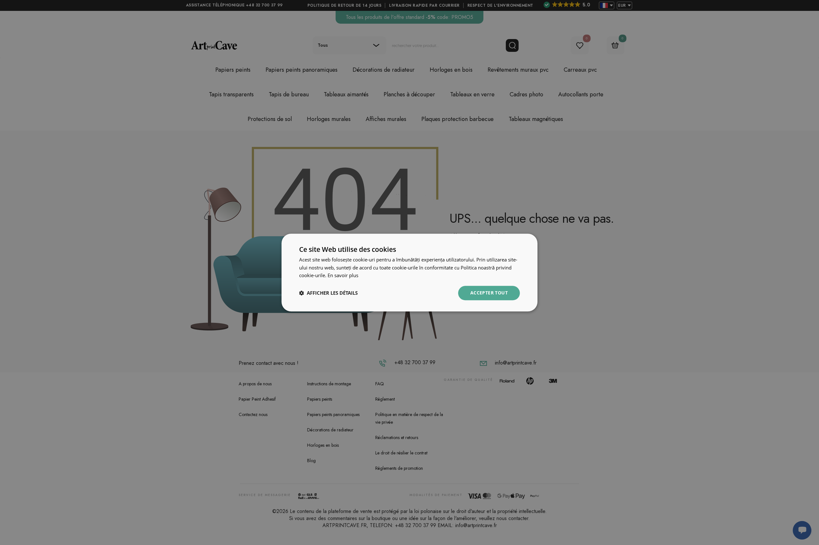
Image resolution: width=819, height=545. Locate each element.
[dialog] (409, 272)
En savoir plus (343, 275)
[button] (328, 293)
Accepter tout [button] (489, 293)
